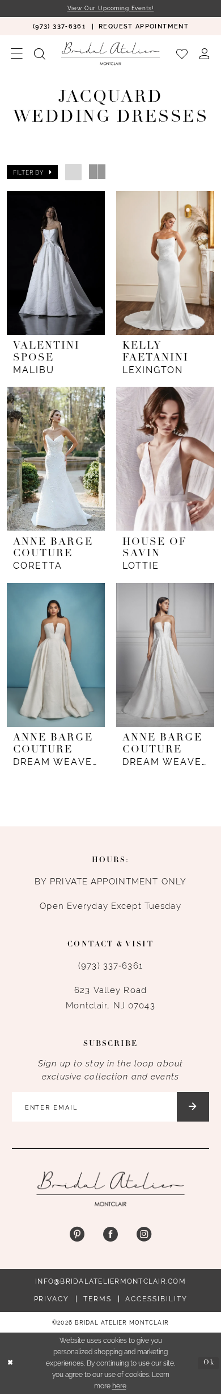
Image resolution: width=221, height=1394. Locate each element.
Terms (97, 1298)
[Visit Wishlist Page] (182, 53)
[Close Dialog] (10, 1363)
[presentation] (55, 263)
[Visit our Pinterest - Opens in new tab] (76, 1235)
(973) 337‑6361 (110, 965)
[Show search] (39, 53)
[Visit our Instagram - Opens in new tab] (144, 1235)
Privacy (51, 1298)
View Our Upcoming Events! (110, 8)
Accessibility (156, 1298)
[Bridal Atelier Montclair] (111, 53)
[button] (16, 53)
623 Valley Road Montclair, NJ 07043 (110, 997)
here (119, 1386)
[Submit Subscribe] (193, 1107)
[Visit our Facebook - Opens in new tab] (110, 1235)
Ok (209, 1362)
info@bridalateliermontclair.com (110, 1281)
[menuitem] (59, 26)
